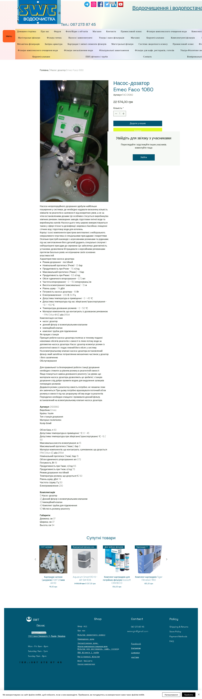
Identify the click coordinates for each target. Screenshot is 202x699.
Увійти (143, 157)
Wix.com (149, 635)
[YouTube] (120, 4)
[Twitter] (107, 4)
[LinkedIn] (114, 4)
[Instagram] (93, 4)
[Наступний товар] (166, 559)
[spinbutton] (120, 113)
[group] (101, 568)
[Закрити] (198, 694)
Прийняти (188, 694)
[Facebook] (100, 4)
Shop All (82, 626)
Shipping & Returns (178, 626)
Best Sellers (85, 661)
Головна (44, 70)
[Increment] (124, 113)
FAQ (171, 641)
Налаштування (171, 694)
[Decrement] (116, 113)
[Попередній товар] (35, 559)
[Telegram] (87, 4)
